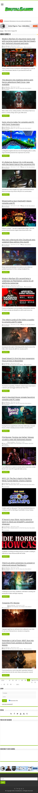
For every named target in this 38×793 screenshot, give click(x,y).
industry (5, 527)
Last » (17, 684)
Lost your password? (7, 704)
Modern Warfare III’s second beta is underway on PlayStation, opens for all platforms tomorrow (17, 280)
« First (2, 680)
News (4, 47)
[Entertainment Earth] (19, 26)
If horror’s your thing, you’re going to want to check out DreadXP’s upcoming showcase (17, 521)
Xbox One (14, 47)
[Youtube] (20, 713)
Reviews (26, 443)
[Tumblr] (27, 713)
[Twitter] (17, 713)
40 (16, 680)
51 (31, 682)
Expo (4, 484)
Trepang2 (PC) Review (10, 603)
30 (12, 680)
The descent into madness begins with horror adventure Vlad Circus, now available (17, 82)
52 (35, 682)
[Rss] (11, 713)
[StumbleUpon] (23, 713)
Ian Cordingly (12, 442)
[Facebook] (14, 713)
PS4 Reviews (19, 443)
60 (4, 684)
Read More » (5, 73)
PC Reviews (15, 606)
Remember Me (14, 700)
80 (10, 684)
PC (6, 47)
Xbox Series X (20, 47)
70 (7, 684)
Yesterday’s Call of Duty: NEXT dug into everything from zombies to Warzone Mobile (18, 642)
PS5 (10, 47)
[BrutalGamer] (19, 9)
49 (25, 680)
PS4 (8, 47)
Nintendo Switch (10, 88)
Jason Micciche (6, 46)
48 (22, 680)
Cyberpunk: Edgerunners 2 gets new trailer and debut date (17, 21)
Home (1, 31)
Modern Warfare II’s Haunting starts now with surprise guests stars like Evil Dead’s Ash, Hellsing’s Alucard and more (19, 41)
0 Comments (29, 47)
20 (9, 680)
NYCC (18, 484)
